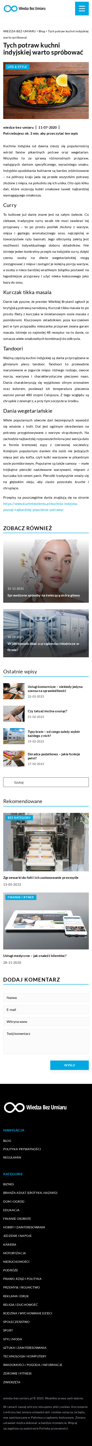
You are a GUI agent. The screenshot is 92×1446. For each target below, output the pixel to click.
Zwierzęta (11, 1382)
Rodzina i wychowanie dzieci (27, 1313)
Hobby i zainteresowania (24, 1227)
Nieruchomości (16, 1261)
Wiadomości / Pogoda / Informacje (32, 1365)
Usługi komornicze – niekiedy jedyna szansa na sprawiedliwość (55, 689)
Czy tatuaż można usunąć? (47, 711)
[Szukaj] (8, 782)
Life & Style (17, 66)
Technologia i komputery (24, 1356)
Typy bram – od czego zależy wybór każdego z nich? (54, 734)
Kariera (9, 1244)
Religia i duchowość (20, 1304)
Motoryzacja (14, 1253)
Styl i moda (12, 1339)
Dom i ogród (13, 1201)
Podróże (10, 1270)
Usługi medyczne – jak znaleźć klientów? (35, 956)
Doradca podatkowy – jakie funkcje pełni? (54, 756)
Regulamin (12, 1157)
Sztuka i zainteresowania (24, 1347)
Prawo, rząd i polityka (22, 1279)
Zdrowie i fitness (17, 1373)
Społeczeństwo (16, 1322)
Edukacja (11, 1210)
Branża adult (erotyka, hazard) (30, 1193)
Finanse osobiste (17, 1218)
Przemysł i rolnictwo (21, 1287)
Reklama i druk (16, 1296)
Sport (8, 1330)
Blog (7, 1141)
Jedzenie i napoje (17, 1236)
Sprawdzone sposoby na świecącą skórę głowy (43, 595)
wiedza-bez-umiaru (18, 127)
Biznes (8, 1184)
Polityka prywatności (22, 1149)
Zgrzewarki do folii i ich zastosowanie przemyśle (41, 877)
